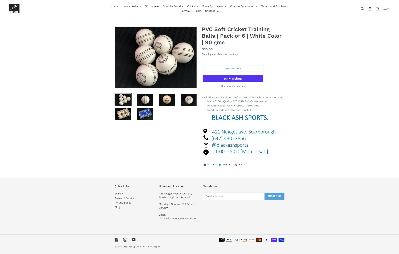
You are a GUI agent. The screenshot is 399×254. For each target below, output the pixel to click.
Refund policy (123, 202)
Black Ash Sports (131, 247)
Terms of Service (125, 198)
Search (119, 193)
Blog (117, 207)
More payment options (233, 86)
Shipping (207, 54)
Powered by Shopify (150, 247)
